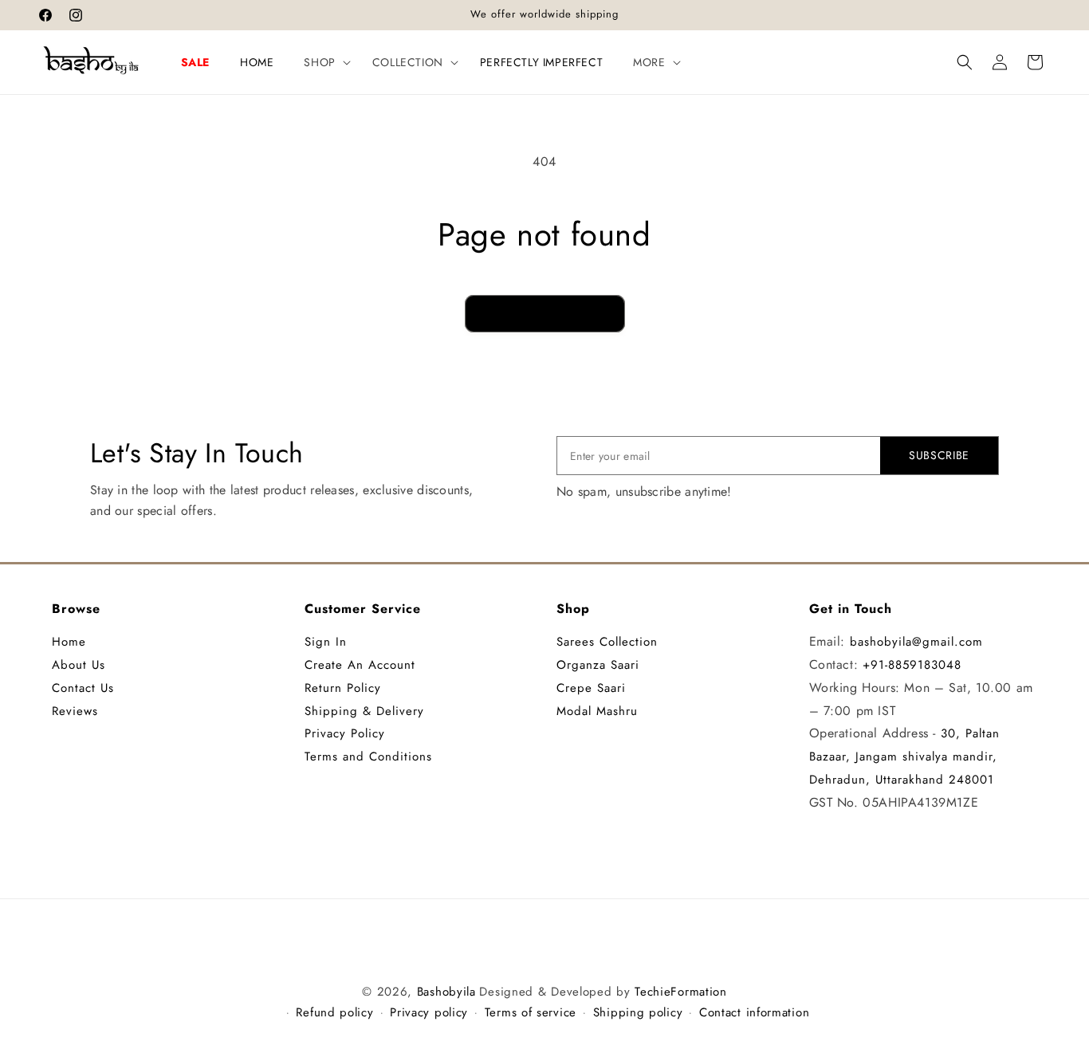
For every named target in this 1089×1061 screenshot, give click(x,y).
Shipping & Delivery (364, 711)
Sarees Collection (607, 641)
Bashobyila (446, 991)
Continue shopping (545, 313)
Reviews (75, 711)
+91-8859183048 (912, 665)
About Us (78, 665)
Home (69, 641)
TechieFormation (681, 991)
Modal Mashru (597, 711)
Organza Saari (597, 665)
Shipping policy (638, 1012)
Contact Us (83, 688)
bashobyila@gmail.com (916, 641)
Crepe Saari (591, 688)
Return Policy (343, 688)
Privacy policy (429, 1012)
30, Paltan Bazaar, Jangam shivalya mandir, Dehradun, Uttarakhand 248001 (904, 756)
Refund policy (334, 1012)
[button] (322, 62)
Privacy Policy (345, 733)
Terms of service (530, 1012)
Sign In (326, 641)
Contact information (754, 1012)
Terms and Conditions (368, 756)
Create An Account (360, 665)
